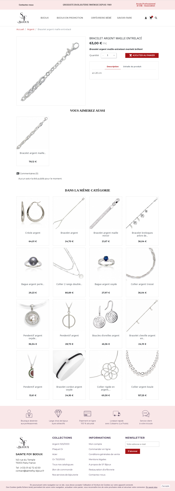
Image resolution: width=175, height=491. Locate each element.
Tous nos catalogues (62, 464)
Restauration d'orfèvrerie (101, 469)
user (146, 18)
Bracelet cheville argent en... (142, 337)
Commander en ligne (100, 449)
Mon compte (95, 444)
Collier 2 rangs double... (69, 284)
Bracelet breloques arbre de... (142, 234)
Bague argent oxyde (106, 284)
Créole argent (32, 232)
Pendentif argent (69, 335)
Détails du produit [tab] (132, 66)
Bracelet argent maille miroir (106, 234)
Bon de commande (62, 469)
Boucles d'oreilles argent (105, 335)
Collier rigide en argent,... (106, 388)
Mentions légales (97, 459)
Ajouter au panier (142, 55)
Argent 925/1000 (60, 444)
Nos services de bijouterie (65, 475)
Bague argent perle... (32, 284)
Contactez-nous (97, 475)
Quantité (94, 55)
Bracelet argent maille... (33, 153)
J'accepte (165, 486)
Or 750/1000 (58, 459)
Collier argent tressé (142, 284)
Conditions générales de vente (104, 454)
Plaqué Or (57, 449)
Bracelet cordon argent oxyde (69, 388)
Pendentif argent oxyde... (32, 337)
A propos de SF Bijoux (100, 464)
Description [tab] (113, 66)
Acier (54, 454)
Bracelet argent (69, 232)
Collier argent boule (142, 386)
